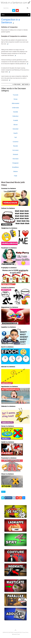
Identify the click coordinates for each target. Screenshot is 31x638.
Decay (15, 99)
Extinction (15, 116)
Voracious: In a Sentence (8, 188)
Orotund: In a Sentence (8, 287)
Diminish (15, 154)
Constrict (15, 141)
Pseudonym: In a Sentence (9, 248)
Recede (15, 146)
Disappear (15, 163)
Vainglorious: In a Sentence (9, 228)
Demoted (15, 129)
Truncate (15, 95)
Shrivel (15, 124)
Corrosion (15, 150)
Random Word (16, 634)
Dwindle (15, 112)
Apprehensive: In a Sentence (9, 386)
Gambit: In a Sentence (7, 442)
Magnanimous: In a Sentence (9, 307)
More (3, 491)
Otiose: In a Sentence (7, 474)
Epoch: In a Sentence (7, 347)
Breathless (15, 167)
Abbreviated (15, 103)
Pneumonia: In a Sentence (8, 458)
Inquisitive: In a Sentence (8, 327)
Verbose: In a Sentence (8, 208)
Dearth (15, 133)
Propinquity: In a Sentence (9, 267)
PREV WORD (17, 84)
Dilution (15, 171)
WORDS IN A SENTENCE (8, 632)
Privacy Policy (25, 632)
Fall (15, 137)
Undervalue (15, 107)
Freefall (15, 120)
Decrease (15, 159)
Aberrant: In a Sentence (8, 366)
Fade (15, 176)
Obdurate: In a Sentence (8, 406)
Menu (3, 14)
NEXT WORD (25, 84)
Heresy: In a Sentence (7, 426)
